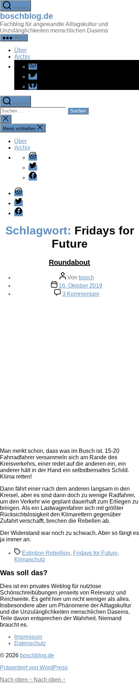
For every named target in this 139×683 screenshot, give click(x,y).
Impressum (28, 637)
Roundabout (69, 262)
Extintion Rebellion (46, 553)
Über (20, 50)
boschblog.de (26, 16)
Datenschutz (30, 643)
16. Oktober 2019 (80, 286)
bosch (86, 277)
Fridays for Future (95, 553)
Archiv (22, 57)
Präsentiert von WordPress (34, 667)
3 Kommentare (80, 294)
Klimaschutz (29, 559)
